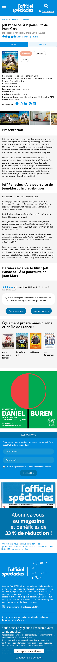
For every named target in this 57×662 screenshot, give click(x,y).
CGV (51, 546)
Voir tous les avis (16, 311)
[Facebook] (17, 104)
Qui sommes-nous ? (10, 543)
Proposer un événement (24, 546)
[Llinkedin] (34, 104)
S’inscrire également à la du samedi (28, 466)
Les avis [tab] (42, 44)
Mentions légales (15, 549)
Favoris (34, 36)
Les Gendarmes (49, 353)
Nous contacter (28, 543)
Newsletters (42, 546)
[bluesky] (26, 104)
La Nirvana (34, 352)
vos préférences (19, 643)
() (21, 201)
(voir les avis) (22, 36)
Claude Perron (39, 78)
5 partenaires (21, 640)
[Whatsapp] (21, 104)
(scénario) (34, 214)
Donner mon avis (41, 311)
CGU (4, 549)
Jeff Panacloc (26, 78)
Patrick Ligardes (17, 81)
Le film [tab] (14, 44)
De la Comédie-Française (6, 355)
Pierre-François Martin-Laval (26, 75)
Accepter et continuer (29, 651)
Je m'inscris (28, 473)
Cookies (28, 549)
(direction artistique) (26, 215)
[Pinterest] (30, 104)
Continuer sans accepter (29, 657)
